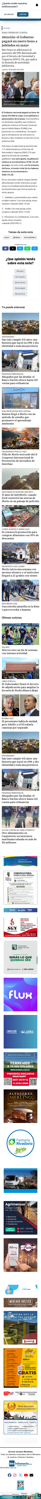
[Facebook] (9, 1475)
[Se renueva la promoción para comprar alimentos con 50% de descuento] (20, 516)
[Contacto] (31, 1475)
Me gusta (20, 271)
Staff (3, 1495)
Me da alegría (20, 288)
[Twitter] (20, 1475)
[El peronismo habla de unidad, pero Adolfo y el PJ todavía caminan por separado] (20, 705)
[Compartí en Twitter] (13, 248)
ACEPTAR (22, 14)
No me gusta (20, 277)
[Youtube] (26, 1475)
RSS (6, 1495)
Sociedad (6, 28)
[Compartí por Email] (20, 248)
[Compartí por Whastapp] (27, 248)
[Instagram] (15, 1475)
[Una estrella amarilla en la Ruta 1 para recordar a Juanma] (20, 590)
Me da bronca (20, 294)
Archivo (9, 1495)
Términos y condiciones (16, 1495)
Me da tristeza (20, 282)
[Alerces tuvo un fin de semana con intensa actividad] (20, 634)
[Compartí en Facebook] (5, 248)
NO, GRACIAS (9, 14)
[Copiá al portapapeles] (34, 248)
